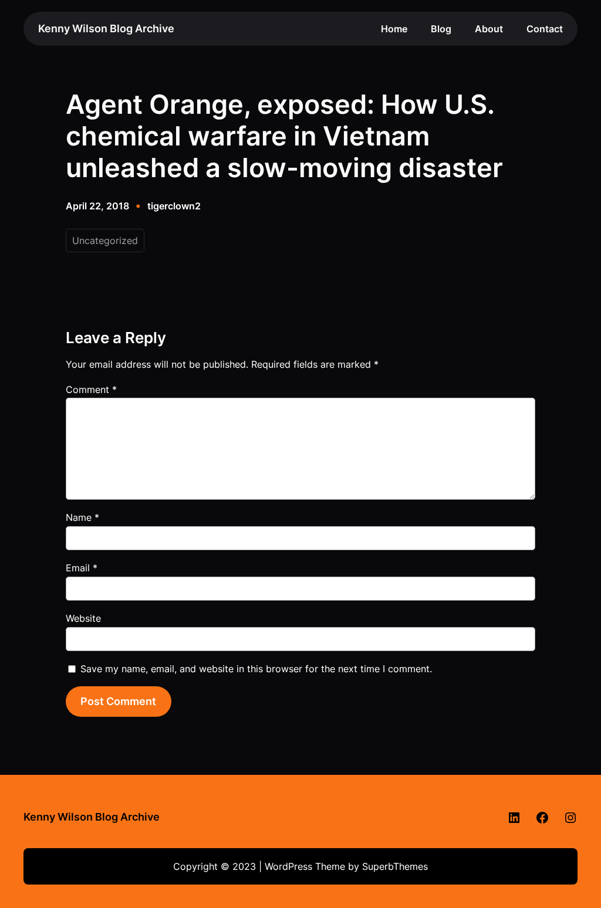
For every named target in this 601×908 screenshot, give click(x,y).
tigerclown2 (174, 206)
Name (82, 517)
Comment (91, 389)
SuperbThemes (395, 866)
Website (83, 618)
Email (81, 568)
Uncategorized (105, 240)
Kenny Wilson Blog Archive (106, 28)
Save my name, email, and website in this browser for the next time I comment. (256, 669)
